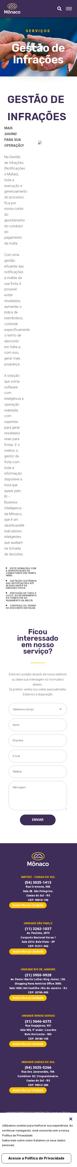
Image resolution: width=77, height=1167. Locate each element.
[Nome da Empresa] (12, 8)
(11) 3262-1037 (38, 929)
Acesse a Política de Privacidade (36, 1158)
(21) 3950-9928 (38, 975)
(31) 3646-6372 (38, 1021)
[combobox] (38, 709)
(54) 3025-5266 (38, 1068)
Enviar (37, 820)
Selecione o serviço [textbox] (23, 709)
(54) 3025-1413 (38, 882)
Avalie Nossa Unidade (27, 905)
